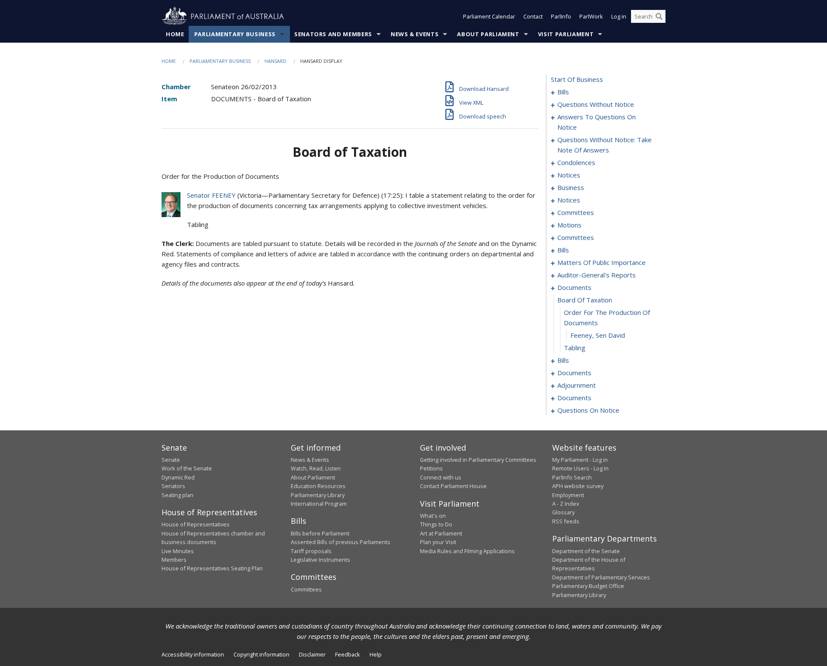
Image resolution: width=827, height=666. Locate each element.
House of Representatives (196, 524)
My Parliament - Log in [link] (580, 460)
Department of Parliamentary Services (601, 577)
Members (174, 559)
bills (563, 91)
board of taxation (584, 300)
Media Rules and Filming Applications (467, 551)
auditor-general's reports (596, 275)
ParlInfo (561, 16)
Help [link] (376, 654)
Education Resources (318, 486)
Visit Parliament (566, 34)
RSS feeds (565, 521)
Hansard (275, 61)
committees (575, 212)
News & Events (414, 34)
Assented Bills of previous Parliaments (340, 542)
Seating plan (177, 495)
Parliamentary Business (235, 34)
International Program (319, 503)
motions (569, 225)
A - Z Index (565, 503)
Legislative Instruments (320, 559)
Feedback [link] (347, 654)
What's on (433, 516)
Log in (618, 16)
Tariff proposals (311, 551)
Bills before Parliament (320, 533)
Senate (171, 460)
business (570, 187)
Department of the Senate (586, 551)
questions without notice (595, 104)
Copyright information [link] (261, 654)
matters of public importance (601, 262)
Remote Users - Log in (580, 468)
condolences (576, 162)
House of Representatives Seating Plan (212, 568)
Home (175, 34)
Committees (306, 589)
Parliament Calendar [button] (489, 16)
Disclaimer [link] (312, 654)
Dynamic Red (178, 477)
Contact (533, 16)
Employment (568, 495)
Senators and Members (333, 34)
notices (568, 175)
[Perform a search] (659, 16)
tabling (574, 347)
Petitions (431, 468)
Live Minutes (178, 551)
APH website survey (577, 486)
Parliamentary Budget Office (588, 586)
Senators (173, 486)
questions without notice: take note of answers (604, 144)
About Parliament (488, 34)
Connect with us (440, 477)
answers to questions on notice (596, 121)
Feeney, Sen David (597, 335)
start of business (577, 79)
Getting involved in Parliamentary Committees (478, 460)
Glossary (563, 512)
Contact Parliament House (453, 486)
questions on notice (588, 410)
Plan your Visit (438, 542)
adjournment (576, 385)
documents (574, 287)
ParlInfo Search (572, 477)
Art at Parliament (441, 533)
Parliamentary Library (318, 495)
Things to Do (436, 524)
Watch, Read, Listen (316, 468)
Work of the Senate (187, 468)
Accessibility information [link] (193, 654)
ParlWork (591, 16)
